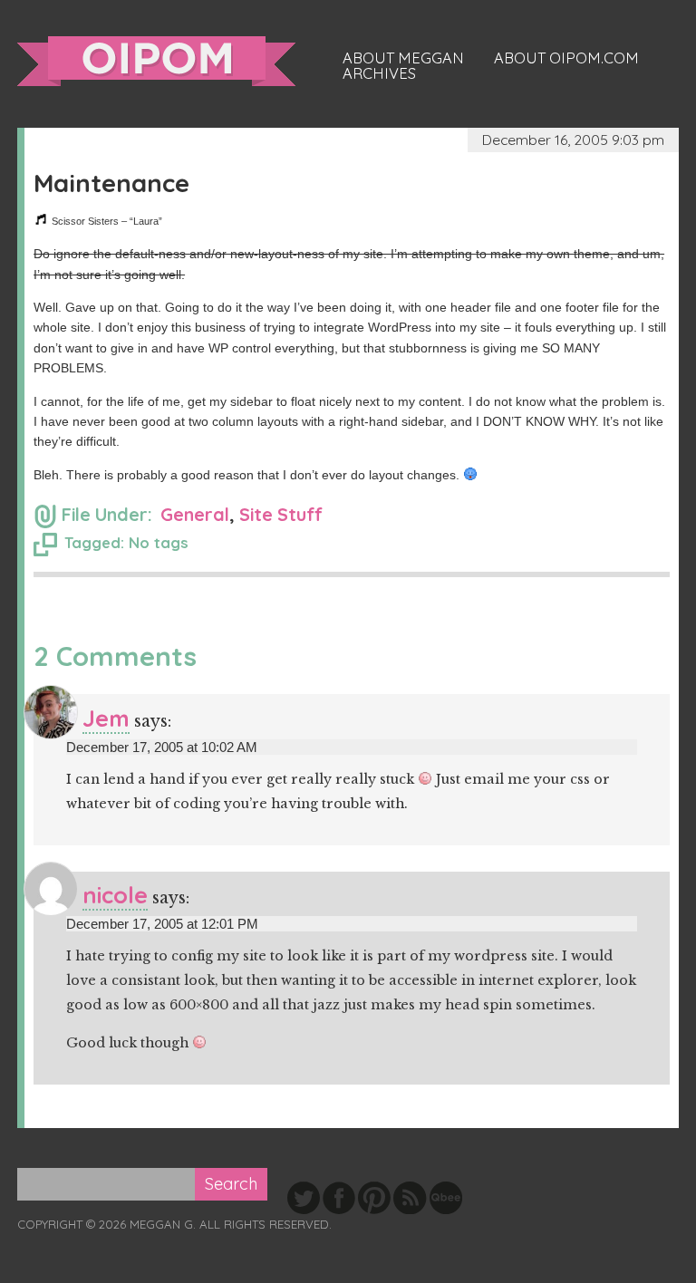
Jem (106, 718)
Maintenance (111, 182)
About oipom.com (566, 58)
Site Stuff (281, 514)
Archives (379, 73)
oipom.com (156, 61)
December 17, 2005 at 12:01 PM (162, 923)
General (194, 514)
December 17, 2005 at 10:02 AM (161, 747)
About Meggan (403, 58)
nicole (115, 895)
